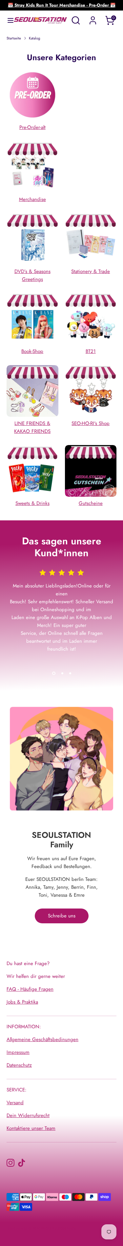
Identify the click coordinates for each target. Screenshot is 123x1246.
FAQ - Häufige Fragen (30, 989)
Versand (15, 1102)
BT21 (91, 351)
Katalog (34, 38)
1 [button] (53, 673)
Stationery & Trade (90, 271)
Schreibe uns (61, 915)
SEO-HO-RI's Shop (91, 423)
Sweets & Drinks (32, 503)
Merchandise (32, 199)
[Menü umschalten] (7, 20)
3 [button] (70, 673)
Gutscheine (91, 503)
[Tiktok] (22, 1163)
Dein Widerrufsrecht (28, 1115)
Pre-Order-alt (32, 127)
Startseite (14, 38)
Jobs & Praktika (22, 1002)
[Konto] (92, 17)
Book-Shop (32, 351)
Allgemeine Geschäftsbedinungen (42, 1039)
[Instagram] (10, 1163)
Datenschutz (19, 1065)
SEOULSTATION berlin (58, 1228)
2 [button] (62, 673)
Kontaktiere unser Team (31, 1128)
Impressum (18, 1052)
